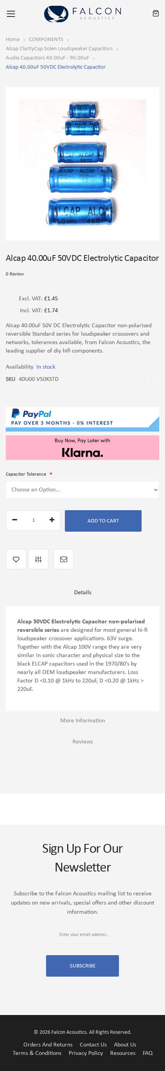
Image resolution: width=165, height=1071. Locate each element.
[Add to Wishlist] (16, 559)
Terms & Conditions (37, 1053)
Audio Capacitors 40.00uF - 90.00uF (47, 58)
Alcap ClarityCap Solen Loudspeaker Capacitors (59, 49)
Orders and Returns (48, 1045)
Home (13, 40)
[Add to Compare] (38, 559)
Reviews (83, 742)
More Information (82, 721)
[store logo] (82, 14)
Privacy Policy (86, 1053)
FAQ (148, 1053)
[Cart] (155, 14)
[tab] (82, 595)
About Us (125, 1045)
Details (82, 593)
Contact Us (93, 1045)
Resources (122, 1053)
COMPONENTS (46, 40)
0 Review (15, 274)
